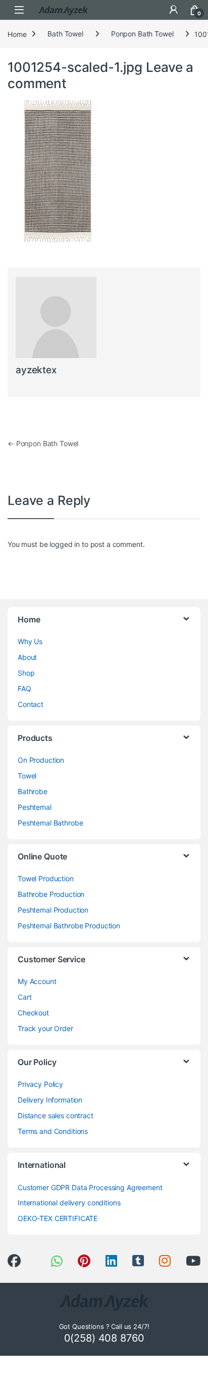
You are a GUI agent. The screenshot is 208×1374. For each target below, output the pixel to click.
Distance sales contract (55, 1115)
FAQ (24, 688)
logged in (64, 544)
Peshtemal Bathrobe (50, 822)
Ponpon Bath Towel (142, 33)
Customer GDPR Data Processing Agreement (90, 1187)
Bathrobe (32, 791)
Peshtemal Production (53, 910)
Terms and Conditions (53, 1131)
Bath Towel (65, 33)
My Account (37, 981)
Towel (27, 775)
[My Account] (173, 10)
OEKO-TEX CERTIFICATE (57, 1218)
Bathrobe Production (51, 894)
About (27, 657)
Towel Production (46, 878)
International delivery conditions (69, 1202)
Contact (30, 704)
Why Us (30, 641)
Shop (26, 673)
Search (152, 9)
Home (17, 33)
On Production (41, 760)
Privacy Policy (40, 1084)
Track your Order (45, 1028)
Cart (24, 997)
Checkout (33, 1012)
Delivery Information (50, 1099)
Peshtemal (34, 807)
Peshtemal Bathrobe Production (69, 925)
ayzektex (36, 370)
